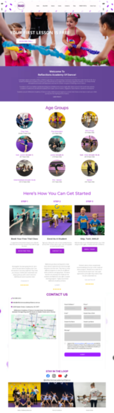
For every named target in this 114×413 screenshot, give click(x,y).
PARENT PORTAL (83, 6)
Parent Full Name (69, 304)
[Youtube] (60, 376)
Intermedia (18, 180)
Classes (52, 6)
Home (37, 6)
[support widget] (109, 409)
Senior (89, 180)
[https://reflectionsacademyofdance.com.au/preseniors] (57, 168)
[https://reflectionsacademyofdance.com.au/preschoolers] (24, 120)
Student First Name (69, 321)
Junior (53, 155)
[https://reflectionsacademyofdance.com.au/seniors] (89, 168)
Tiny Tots (24, 131)
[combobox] (86, 308)
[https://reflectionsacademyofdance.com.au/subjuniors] (24, 144)
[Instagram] (54, 376)
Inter (86, 155)
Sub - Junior (20, 155)
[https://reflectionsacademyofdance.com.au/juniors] (57, 144)
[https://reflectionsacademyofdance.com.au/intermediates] (24, 168)
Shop (74, 6)
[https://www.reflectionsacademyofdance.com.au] (21, 6)
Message (67, 330)
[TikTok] (66, 376)
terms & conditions (79, 343)
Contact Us (67, 6)
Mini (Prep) (89, 130)
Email (66, 313)
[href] (33, 327)
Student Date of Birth (89, 313)
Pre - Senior (57, 180)
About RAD (45, 6)
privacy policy (90, 343)
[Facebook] (48, 376)
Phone (86, 304)
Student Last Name (89, 321)
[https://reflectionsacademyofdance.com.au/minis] (89, 119)
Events (59, 6)
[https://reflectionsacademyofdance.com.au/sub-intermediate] (89, 144)
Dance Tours (93, 6)
